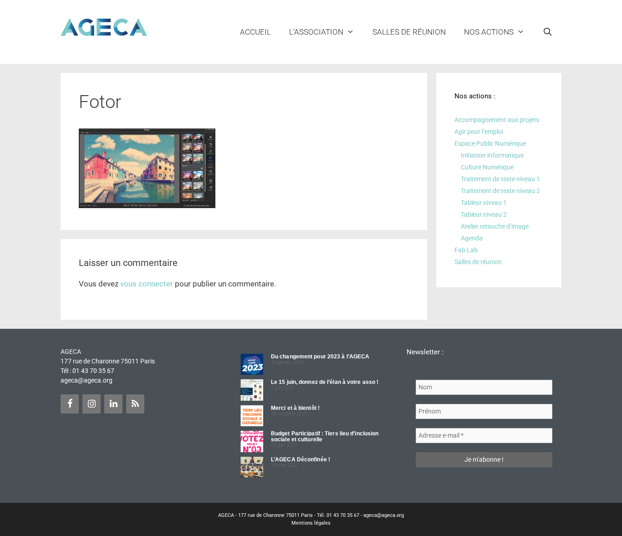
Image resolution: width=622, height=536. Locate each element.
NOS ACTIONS (489, 31)
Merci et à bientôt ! (295, 408)
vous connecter (146, 283)
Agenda (472, 238)
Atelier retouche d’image (495, 226)
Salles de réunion (409, 31)
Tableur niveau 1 (484, 202)
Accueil (255, 31)
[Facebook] (70, 403)
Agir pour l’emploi (478, 131)
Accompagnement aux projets (496, 119)
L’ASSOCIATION (316, 31)
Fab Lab (466, 250)
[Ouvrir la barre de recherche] (547, 32)
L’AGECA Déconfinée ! (300, 459)
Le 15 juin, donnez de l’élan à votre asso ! (324, 382)
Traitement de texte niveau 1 (500, 179)
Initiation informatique (492, 155)
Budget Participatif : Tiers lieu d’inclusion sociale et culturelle (324, 436)
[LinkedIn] (113, 403)
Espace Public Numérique (490, 143)
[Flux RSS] (135, 403)
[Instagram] (91, 403)
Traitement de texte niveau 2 (500, 190)
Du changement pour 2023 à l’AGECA (320, 356)
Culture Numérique (487, 167)
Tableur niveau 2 (484, 214)
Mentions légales (311, 523)
